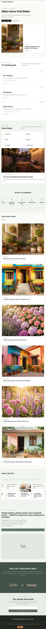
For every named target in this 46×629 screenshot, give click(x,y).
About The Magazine (7, 529)
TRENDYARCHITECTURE (23, 619)
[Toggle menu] (44, 2)
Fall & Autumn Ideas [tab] (35, 479)
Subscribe (23, 610)
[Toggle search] (41, 1)
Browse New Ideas (6, 20)
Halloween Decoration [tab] (23, 479)
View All (3, 219)
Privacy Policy (36, 624)
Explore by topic (16, 20)
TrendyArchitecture (7, 2)
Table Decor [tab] (12, 479)
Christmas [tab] (5, 479)
